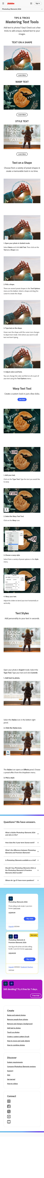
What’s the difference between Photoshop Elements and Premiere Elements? (20, 851)
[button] (31, 3)
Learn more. (16, 908)
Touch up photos (13, 1032)
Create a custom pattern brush (18, 1037)
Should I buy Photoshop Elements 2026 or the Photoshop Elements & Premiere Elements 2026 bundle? (20, 870)
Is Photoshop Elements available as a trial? (20, 860)
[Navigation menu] (3, 3)
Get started (11, 1079)
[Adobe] (10, 3)
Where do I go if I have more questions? (19, 880)
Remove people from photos (17, 1019)
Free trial (35, 995)
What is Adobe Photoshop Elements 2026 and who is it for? (20, 834)
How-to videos (12, 1084)
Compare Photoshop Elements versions (21, 1067)
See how (22, 399)
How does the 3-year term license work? (20, 843)
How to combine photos (16, 1045)
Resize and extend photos (16, 1015)
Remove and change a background (19, 1024)
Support (10, 1071)
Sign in (38, 3)
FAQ (8, 1075)
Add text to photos (14, 1028)
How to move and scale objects (18, 1041)
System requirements (15, 1062)
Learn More (22, 75)
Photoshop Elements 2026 (11, 9)
